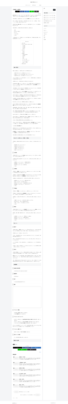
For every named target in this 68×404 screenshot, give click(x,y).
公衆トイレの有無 (25, 62)
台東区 (16, 344)
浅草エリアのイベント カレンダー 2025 (49, 17)
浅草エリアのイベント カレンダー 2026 (49, 15)
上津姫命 (24, 46)
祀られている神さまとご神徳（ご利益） (27, 44)
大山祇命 (24, 45)
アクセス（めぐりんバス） (26, 60)
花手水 (24, 52)
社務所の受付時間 (25, 54)
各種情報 (23, 53)
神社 (19, 15)
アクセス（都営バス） (26, 61)
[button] (36, 11)
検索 (44, 8)
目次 (26, 41)
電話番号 (24, 55)
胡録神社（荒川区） (47, 22)
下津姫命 (24, 47)
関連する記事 (24, 63)
